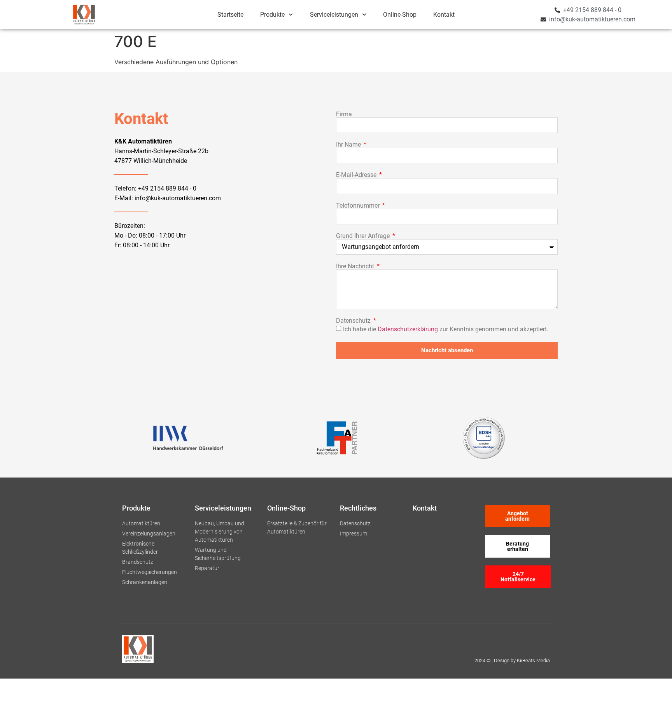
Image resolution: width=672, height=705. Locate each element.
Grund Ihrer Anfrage (363, 236)
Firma (344, 114)
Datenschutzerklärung (408, 328)
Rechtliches (358, 508)
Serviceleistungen (334, 14)
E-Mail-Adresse (357, 175)
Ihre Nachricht (356, 266)
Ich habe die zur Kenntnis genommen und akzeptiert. (445, 328)
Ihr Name (349, 145)
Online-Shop (399, 14)
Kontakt (444, 14)
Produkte (272, 14)
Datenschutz (354, 321)
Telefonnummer (358, 206)
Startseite (230, 14)
